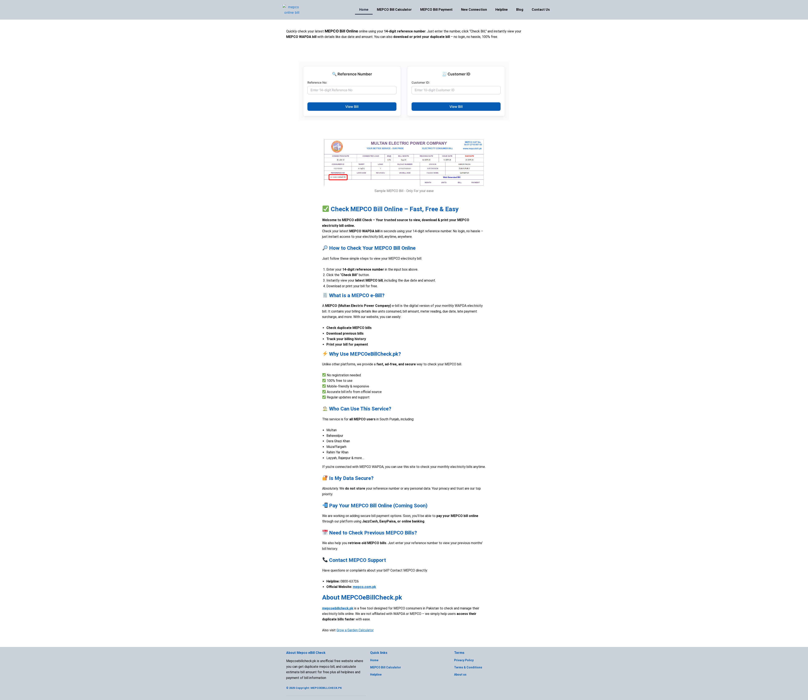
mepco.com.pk (364, 587)
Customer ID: (421, 82)
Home (363, 10)
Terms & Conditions (468, 667)
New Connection (474, 10)
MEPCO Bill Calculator (394, 10)
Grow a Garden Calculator (355, 630)
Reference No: (317, 82)
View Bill (352, 106)
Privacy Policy (464, 660)
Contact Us (541, 10)
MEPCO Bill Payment (436, 10)
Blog (519, 10)
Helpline (501, 10)
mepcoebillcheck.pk (337, 608)
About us (460, 674)
